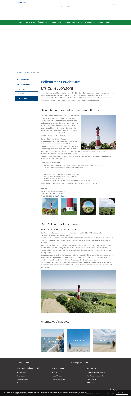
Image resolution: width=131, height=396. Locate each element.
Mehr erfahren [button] (83, 393)
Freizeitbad (57, 22)
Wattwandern (78, 340)
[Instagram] (115, 389)
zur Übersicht (22, 80)
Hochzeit (104, 340)
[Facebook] (112, 389)
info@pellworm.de (61, 196)
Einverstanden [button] (122, 393)
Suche (115, 1)
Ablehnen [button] (111, 393)
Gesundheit (89, 22)
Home (21, 22)
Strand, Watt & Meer (73, 22)
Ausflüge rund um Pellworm (52, 340)
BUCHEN (109, 22)
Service (100, 22)
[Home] (67, 13)
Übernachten (44, 22)
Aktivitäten (30, 22)
